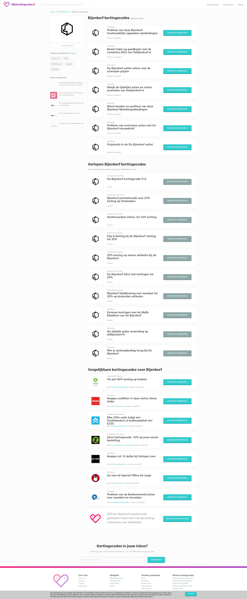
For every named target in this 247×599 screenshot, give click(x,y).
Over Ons (82, 578)
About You (56, 58)
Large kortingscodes (117, 483)
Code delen (82, 586)
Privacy (81, 581)
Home (52, 12)
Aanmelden (156, 559)
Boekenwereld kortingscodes (120, 502)
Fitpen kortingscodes (180, 583)
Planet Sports (146, 583)
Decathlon (145, 581)
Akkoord (191, 594)
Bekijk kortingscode (177, 181)
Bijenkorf (55, 69)
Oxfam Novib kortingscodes (120, 387)
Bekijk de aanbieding (177, 32)
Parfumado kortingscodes (182, 581)
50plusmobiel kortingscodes (183, 578)
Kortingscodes (213, 4)
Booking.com (57, 64)
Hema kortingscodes (117, 406)
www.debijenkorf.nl (67, 45)
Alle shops (71, 53)
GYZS (143, 578)
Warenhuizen (63, 12)
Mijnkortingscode (116, 578)
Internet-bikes (146, 586)
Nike (66, 58)
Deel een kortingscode (177, 518)
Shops (240, 4)
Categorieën (228, 4)
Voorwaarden (129, 445)
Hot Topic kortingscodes (118, 464)
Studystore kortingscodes (119, 426)
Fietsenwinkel (146, 588)
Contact (81, 583)
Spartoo (69, 64)
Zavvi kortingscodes (117, 445)
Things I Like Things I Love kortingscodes (182, 587)
